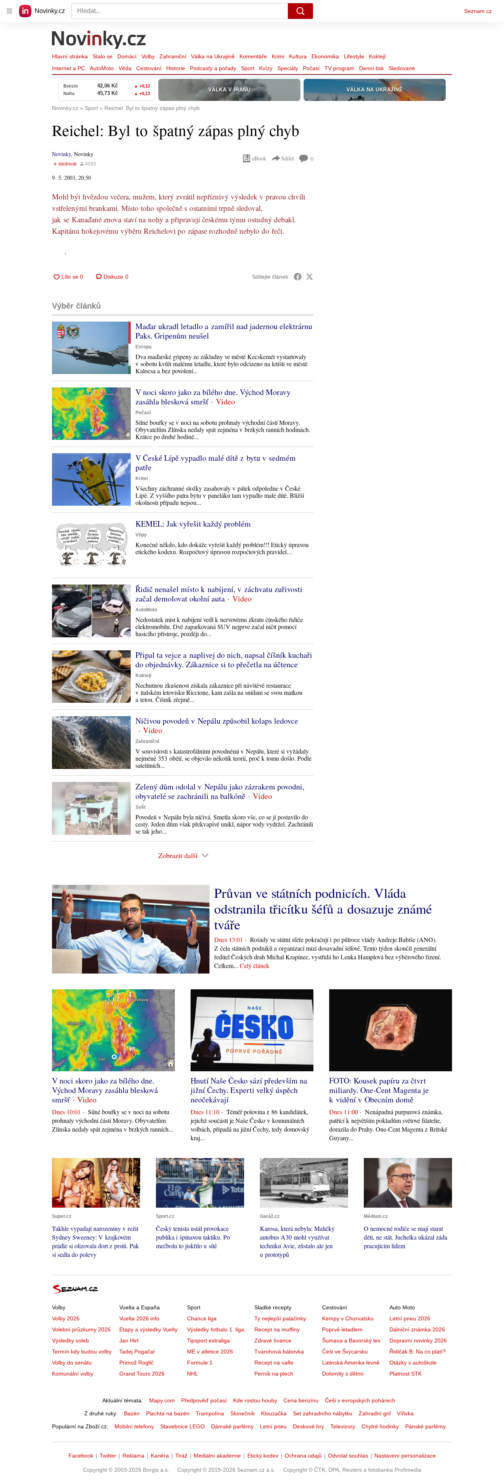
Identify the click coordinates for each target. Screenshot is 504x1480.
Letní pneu (273, 1426)
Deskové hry (308, 1426)
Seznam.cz (478, 11)
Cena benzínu (301, 1400)
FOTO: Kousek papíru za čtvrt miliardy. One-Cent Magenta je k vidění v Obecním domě (379, 1090)
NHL (192, 1373)
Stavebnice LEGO (182, 1426)
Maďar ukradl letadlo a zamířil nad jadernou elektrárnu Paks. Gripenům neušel (223, 331)
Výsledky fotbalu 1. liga (215, 1329)
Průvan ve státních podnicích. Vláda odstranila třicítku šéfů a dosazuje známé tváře (323, 908)
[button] (91, 348)
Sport (247, 68)
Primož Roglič (136, 1362)
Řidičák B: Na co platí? (417, 1351)
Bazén (132, 1413)
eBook (259, 158)
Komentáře (253, 56)
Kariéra (160, 1455)
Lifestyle (354, 56)
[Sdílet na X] (309, 277)
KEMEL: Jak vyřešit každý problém (193, 523)
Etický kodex (262, 1455)
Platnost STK (405, 1373)
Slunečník (242, 1413)
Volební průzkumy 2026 (81, 1329)
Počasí (311, 68)
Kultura (298, 56)
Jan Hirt (129, 1340)
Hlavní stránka (70, 56)
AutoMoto (102, 68)
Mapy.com (162, 1400)
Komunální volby (72, 1373)
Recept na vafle (273, 1362)
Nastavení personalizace (405, 1455)
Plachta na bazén (167, 1413)
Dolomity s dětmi (342, 1373)
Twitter (108, 1455)
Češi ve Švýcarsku (345, 1351)
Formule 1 (200, 1362)
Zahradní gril (375, 1413)
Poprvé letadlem (342, 1329)
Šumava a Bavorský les (351, 1340)
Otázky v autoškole (413, 1362)
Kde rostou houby (255, 1400)
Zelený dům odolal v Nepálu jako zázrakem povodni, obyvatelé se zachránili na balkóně (219, 791)
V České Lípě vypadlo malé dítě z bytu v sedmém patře (215, 462)
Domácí (127, 56)
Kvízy (265, 68)
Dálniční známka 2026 (417, 1329)
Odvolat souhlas (348, 1455)
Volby (148, 56)
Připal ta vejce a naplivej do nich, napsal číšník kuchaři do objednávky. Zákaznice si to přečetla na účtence (223, 660)
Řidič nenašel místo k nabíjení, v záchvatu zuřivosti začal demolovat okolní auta (218, 594)
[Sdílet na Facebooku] (298, 277)
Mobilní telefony (134, 1426)
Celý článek (254, 965)
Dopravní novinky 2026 (418, 1340)
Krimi (278, 56)
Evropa (143, 347)
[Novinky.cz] (99, 40)
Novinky (61, 154)
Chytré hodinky (380, 1426)
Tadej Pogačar (137, 1351)
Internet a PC (68, 68)
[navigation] (9, 11)
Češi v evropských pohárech (360, 1400)
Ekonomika (325, 56)
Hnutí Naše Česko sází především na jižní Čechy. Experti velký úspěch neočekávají (249, 1090)
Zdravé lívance (272, 1340)
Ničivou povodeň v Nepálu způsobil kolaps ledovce (216, 720)
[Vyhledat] (300, 11)
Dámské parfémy (232, 1426)
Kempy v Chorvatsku (348, 1318)
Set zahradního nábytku (322, 1413)
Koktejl (377, 56)
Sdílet (287, 158)
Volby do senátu (72, 1362)
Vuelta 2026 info (139, 1318)
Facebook (81, 1455)
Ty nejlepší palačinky (280, 1318)
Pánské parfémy (425, 1426)
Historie (175, 68)
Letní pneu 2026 (409, 1318)
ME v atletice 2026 (210, 1351)
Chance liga (202, 1318)
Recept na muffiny (277, 1329)
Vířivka (405, 1413)
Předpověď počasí (204, 1400)
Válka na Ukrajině (213, 56)
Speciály (287, 68)
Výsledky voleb (70, 1340)
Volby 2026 (66, 1318)
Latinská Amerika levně (351, 1362)
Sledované (402, 68)
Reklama (133, 1455)
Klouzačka (274, 1413)
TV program (339, 68)
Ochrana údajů (303, 1455)
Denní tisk (371, 68)
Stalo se (103, 56)
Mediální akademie (217, 1455)
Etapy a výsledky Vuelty (148, 1329)
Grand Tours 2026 (142, 1373)
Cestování (148, 68)
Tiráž (181, 1455)
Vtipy (141, 535)
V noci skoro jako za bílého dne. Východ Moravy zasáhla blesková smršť (213, 397)
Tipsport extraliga (208, 1340)
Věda (125, 68)
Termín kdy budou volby (81, 1351)
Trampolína (210, 1413)
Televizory (342, 1426)
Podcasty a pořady (213, 68)
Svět (140, 807)
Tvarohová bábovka (279, 1351)
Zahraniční (172, 56)
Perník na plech (273, 1373)
